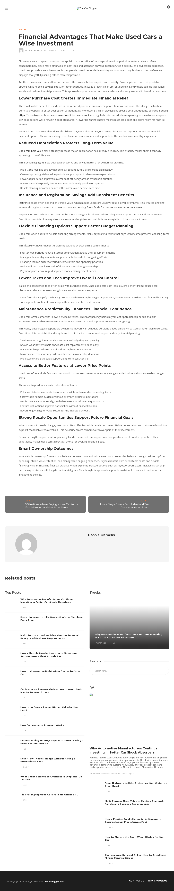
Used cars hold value (31, 150)
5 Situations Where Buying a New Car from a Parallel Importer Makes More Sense (51, 506)
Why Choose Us (157, 880)
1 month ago (100, 643)
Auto (22, 30)
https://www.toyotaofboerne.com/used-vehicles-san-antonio (54, 115)
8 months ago (47, 50)
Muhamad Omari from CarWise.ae (105, 773)
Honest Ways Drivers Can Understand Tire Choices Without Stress (124, 506)
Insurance (24, 202)
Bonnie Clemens (32, 50)
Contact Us (136, 880)
